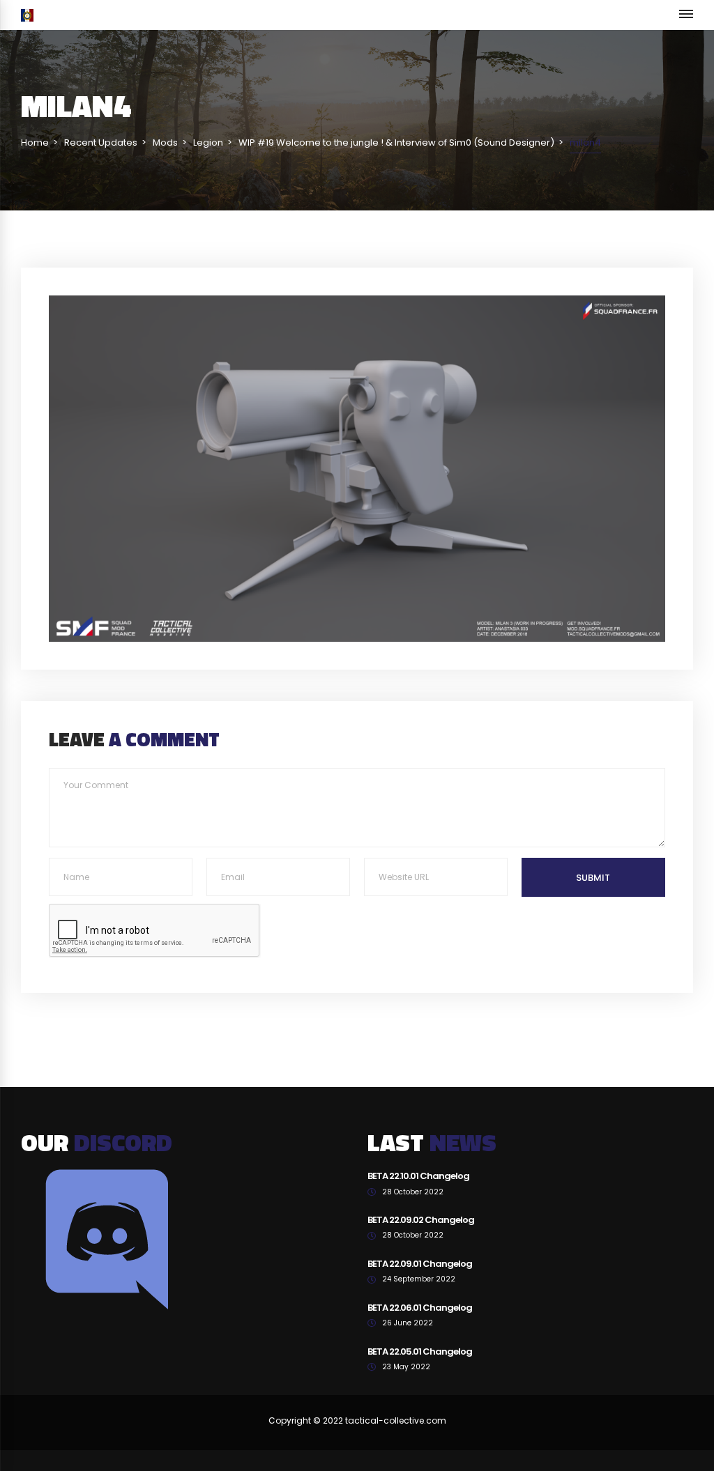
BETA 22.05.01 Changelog (419, 1351)
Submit (593, 877)
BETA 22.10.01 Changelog (418, 1176)
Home (35, 142)
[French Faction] (27, 15)
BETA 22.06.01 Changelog (419, 1307)
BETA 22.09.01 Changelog (419, 1263)
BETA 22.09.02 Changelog (420, 1219)
